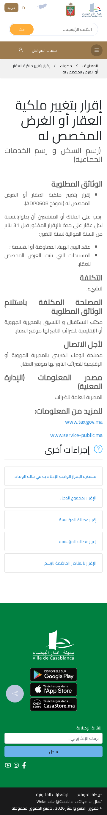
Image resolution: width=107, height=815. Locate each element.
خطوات (66, 65)
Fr (23, 7)
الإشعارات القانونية (53, 794)
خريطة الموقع (90, 794)
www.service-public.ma (76, 435)
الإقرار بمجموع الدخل (78, 498)
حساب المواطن (44, 50)
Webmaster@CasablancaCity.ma (64, 801)
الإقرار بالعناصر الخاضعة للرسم (70, 563)
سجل (53, 751)
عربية (11, 7)
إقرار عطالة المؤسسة (77, 520)
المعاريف (89, 65)
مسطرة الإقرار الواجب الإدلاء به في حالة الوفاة (55, 476)
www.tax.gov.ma (84, 422)
